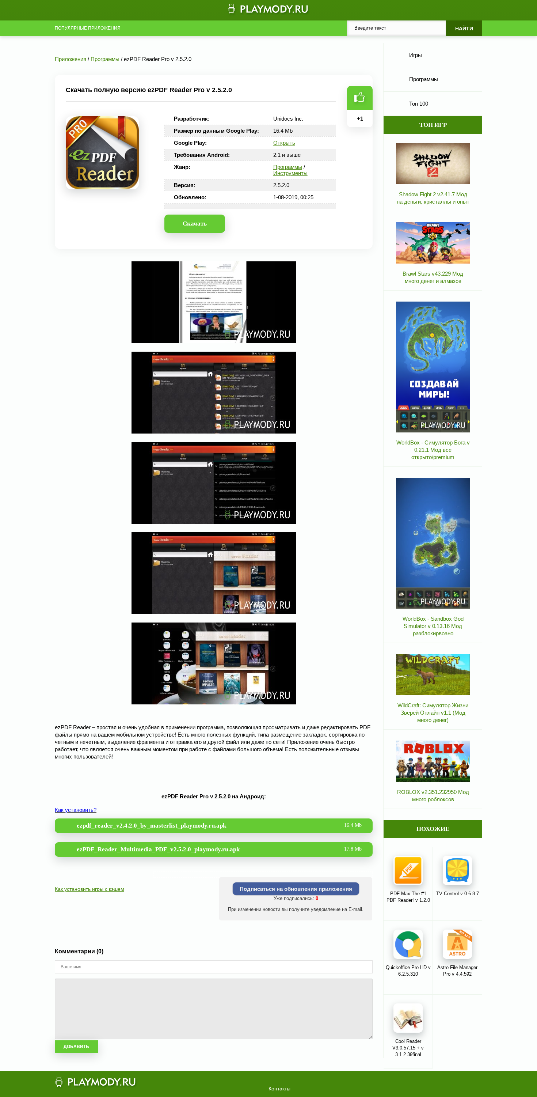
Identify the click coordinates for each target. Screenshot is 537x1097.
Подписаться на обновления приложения (296, 889)
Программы (287, 167)
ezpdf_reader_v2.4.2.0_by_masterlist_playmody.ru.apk (219, 825)
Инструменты (290, 173)
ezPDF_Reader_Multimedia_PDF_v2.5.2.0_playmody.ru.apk (219, 849)
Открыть (284, 143)
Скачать (195, 223)
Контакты (279, 1089)
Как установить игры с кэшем (89, 889)
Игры (415, 55)
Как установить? (75, 810)
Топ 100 (418, 104)
